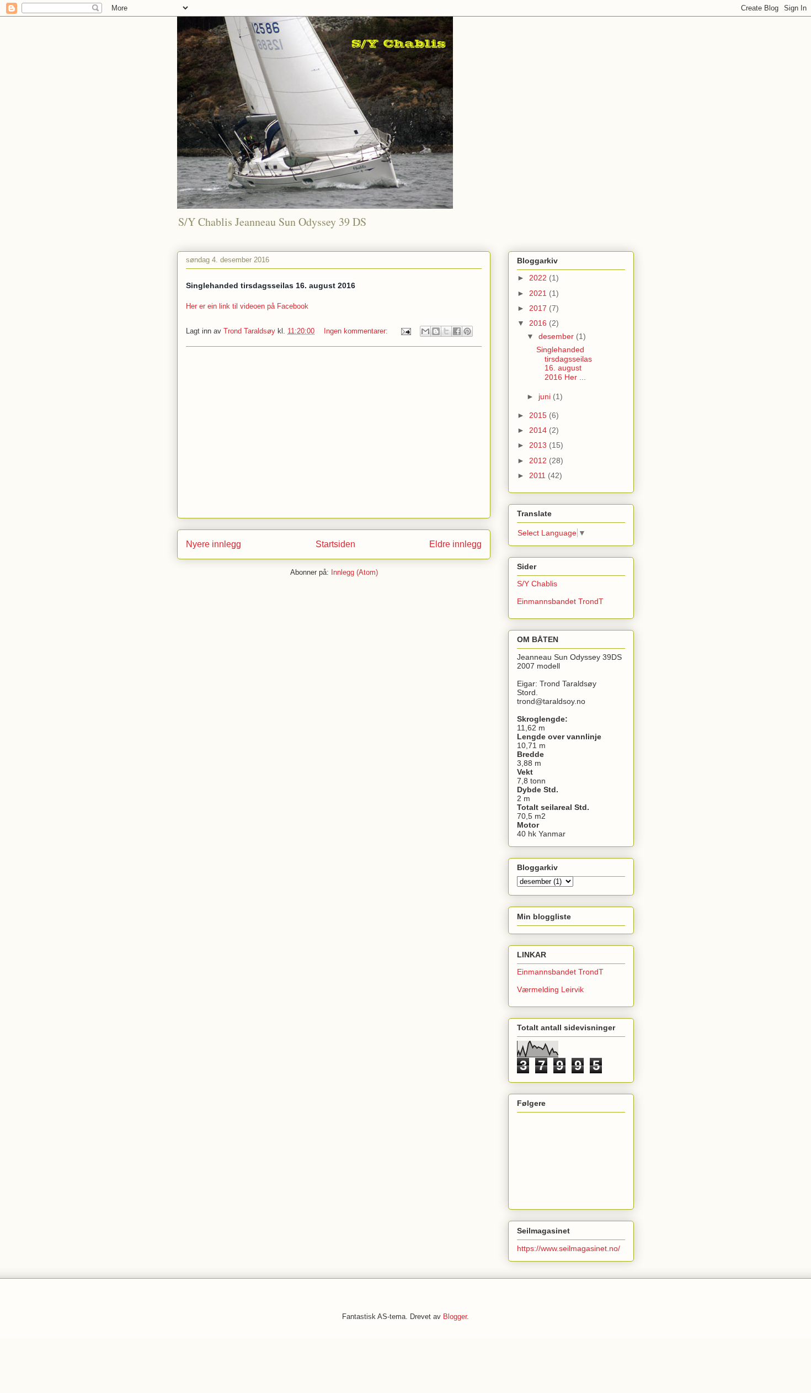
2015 (539, 415)
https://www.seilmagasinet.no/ (568, 1248)
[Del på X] (446, 331)
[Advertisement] (334, 432)
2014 (539, 430)
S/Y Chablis (537, 583)
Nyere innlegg (213, 544)
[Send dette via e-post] (425, 331)
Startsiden (335, 544)
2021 (539, 293)
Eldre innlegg (455, 544)
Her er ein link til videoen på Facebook (247, 306)
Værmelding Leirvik (550, 989)
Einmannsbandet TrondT (560, 601)
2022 (539, 277)
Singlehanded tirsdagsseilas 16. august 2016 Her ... (564, 363)
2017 (539, 308)
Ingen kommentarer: (357, 331)
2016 (539, 323)
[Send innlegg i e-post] (405, 331)
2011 (538, 475)
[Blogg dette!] (435, 331)
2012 (539, 460)
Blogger (455, 1316)
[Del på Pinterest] (467, 331)
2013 (539, 445)
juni (545, 396)
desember (557, 336)
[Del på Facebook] (456, 331)
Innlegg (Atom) (354, 572)
